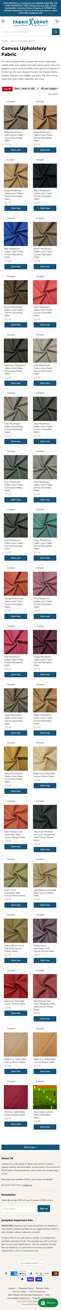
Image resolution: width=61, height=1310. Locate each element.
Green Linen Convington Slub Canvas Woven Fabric (14, 893)
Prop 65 (36, 1298)
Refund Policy (42, 1288)
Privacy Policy (19, 1291)
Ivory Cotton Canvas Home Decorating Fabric (43, 1115)
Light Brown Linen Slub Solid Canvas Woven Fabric (45, 893)
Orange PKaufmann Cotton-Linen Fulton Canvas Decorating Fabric (13, 602)
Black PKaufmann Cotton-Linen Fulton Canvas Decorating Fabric (43, 194)
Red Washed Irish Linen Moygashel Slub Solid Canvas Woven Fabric (44, 1005)
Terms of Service (37, 1291)
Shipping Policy (25, 1288)
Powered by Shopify (30, 1304)
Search (12, 1288)
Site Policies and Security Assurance (25, 1294)
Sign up (44, 1208)
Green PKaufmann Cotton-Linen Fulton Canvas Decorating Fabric (43, 544)
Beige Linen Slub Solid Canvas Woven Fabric (44, 775)
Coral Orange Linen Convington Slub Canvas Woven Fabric (14, 834)
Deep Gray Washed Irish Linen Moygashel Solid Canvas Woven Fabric (44, 836)
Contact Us (48, 1298)
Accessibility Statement (18, 1298)
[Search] (56, 32)
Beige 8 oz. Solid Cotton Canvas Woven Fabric (15, 1061)
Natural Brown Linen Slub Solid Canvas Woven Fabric (14, 948)
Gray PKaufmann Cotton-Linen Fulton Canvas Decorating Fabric (43, 369)
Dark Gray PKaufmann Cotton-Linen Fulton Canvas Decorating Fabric (15, 369)
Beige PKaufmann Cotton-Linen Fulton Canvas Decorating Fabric (13, 136)
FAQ (47, 1294)
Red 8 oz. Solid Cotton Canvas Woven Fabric (14, 1113)
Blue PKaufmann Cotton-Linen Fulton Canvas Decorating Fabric (13, 253)
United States (29, 1263)
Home (4, 41)
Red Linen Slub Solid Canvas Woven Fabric (14, 1002)
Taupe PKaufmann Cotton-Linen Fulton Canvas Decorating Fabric (13, 719)
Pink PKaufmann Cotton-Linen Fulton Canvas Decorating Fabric (43, 602)
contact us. (27, 1185)
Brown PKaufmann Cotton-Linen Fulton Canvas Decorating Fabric (43, 253)
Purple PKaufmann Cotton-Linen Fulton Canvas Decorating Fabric (43, 661)
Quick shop (16, 150)
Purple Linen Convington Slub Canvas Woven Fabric (44, 948)
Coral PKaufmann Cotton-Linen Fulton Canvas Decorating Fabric (43, 311)
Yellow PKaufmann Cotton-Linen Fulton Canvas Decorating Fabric (43, 719)
